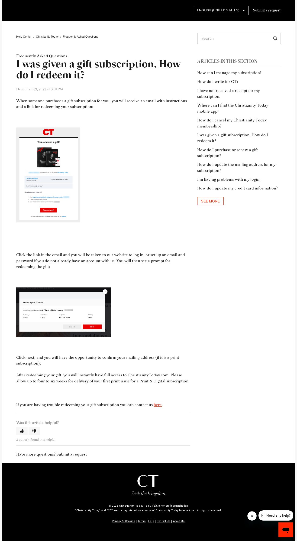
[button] (22, 431)
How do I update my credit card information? (237, 188)
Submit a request (267, 10)
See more (210, 201)
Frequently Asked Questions (80, 36)
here (158, 405)
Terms (141, 521)
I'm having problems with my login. (229, 179)
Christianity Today (47, 36)
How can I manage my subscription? (229, 73)
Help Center (24, 36)
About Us (179, 521)
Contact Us (164, 521)
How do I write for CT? (217, 82)
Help (151, 521)
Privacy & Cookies (123, 521)
